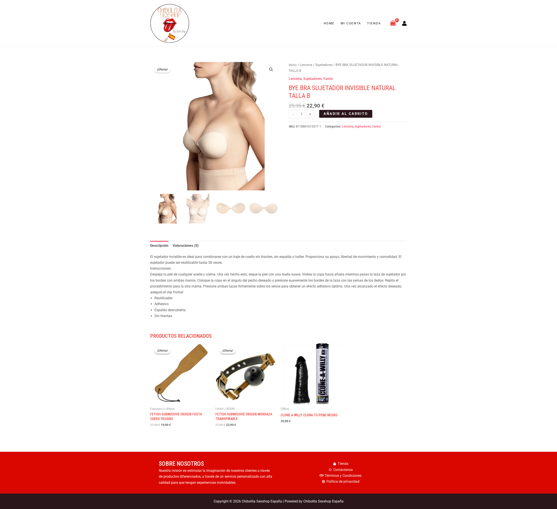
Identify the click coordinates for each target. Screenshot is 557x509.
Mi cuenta (351, 23)
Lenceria (306, 65)
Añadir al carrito (346, 114)
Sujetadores (324, 65)
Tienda (374, 23)
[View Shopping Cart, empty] (393, 23)
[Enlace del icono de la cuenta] (404, 23)
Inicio (293, 65)
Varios (328, 79)
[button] (271, 69)
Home (329, 23)
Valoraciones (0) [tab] (186, 246)
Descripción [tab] (159, 246)
